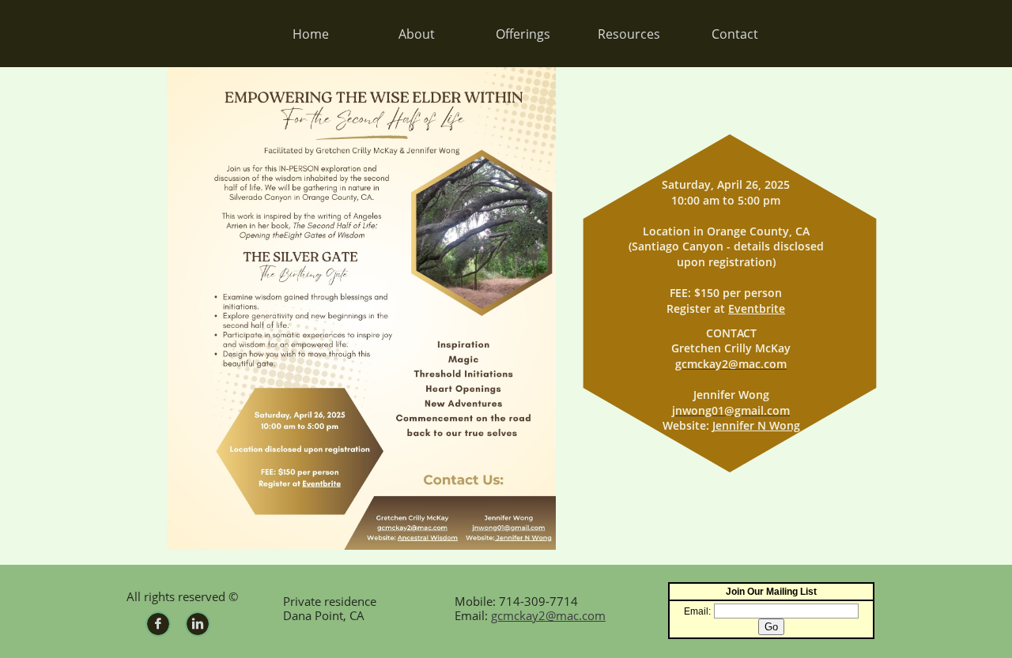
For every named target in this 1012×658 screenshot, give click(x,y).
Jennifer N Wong (756, 425)
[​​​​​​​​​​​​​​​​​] (256, 33)
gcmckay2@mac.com (548, 615)
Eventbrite (756, 308)
